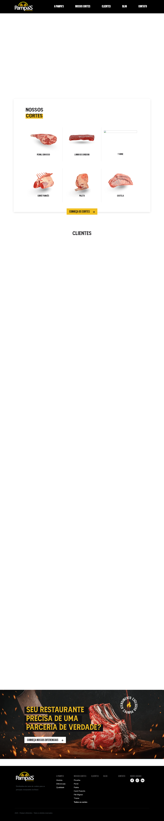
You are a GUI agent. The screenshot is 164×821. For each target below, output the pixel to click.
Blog (124, 6)
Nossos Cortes (82, 6)
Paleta (82, 195)
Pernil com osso (43, 154)
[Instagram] (137, 780)
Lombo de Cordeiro (82, 154)
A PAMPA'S (60, 776)
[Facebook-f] (132, 780)
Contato (142, 6)
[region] (82, 63)
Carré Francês (43, 195)
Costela (120, 195)
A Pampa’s (59, 6)
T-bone (120, 154)
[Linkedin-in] (142, 780)
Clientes (106, 6)
